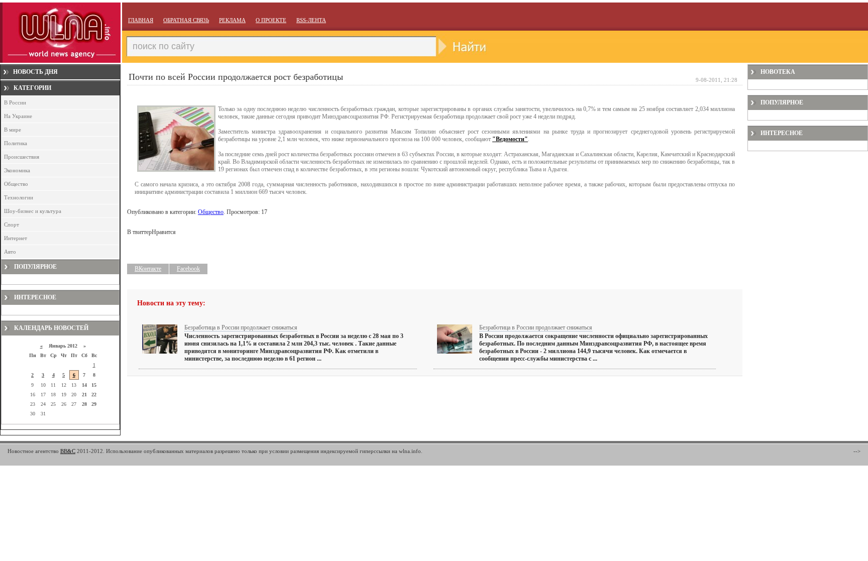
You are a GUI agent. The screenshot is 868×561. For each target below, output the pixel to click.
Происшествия (21, 157)
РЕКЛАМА (232, 20)
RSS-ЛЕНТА (311, 20)
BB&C (67, 451)
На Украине (18, 116)
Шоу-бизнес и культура (32, 211)
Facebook (188, 268)
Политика (15, 143)
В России (15, 102)
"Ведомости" (510, 139)
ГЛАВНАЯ (140, 20)
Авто (10, 252)
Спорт (11, 224)
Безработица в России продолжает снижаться (240, 327)
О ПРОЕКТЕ (271, 20)
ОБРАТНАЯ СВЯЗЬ (186, 20)
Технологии (18, 197)
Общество (16, 184)
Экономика (17, 170)
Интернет (15, 238)
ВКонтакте (148, 268)
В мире (12, 130)
